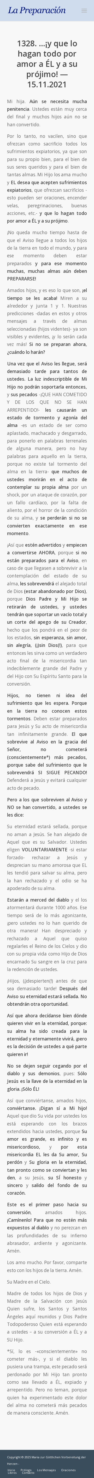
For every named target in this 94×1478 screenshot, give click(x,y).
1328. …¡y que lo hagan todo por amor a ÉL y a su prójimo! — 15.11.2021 (47, 64)
